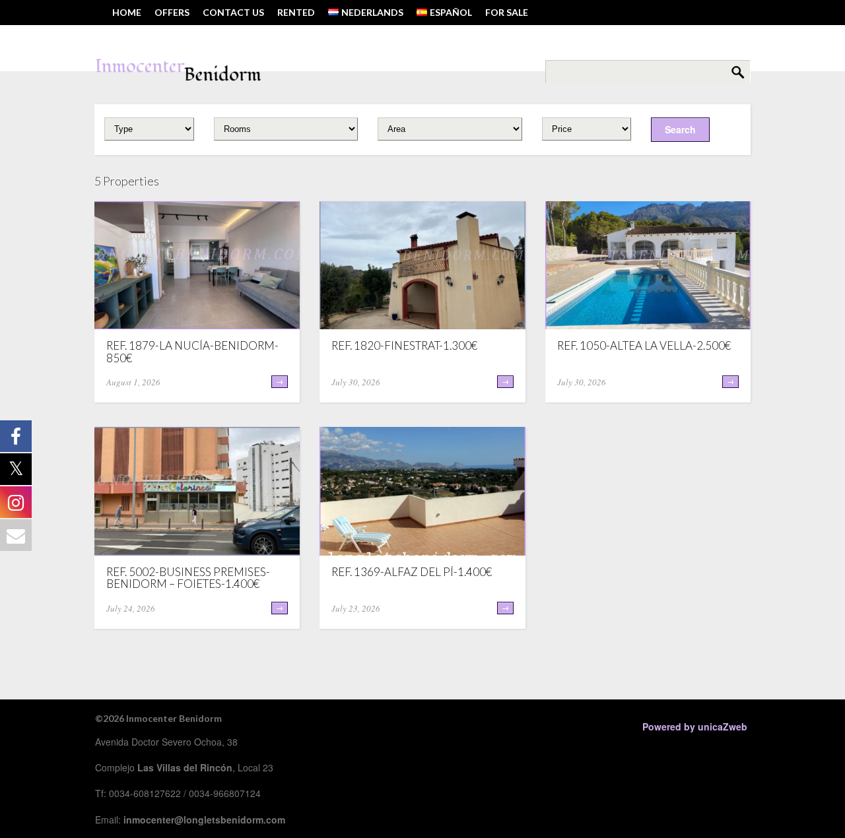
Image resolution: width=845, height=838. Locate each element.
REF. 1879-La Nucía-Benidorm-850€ (192, 351)
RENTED (296, 12)
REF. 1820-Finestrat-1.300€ (404, 345)
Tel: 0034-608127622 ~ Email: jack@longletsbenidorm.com (258, 37)
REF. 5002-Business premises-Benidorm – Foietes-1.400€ (188, 578)
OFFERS (171, 12)
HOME (126, 12)
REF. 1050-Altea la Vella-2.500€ (644, 345)
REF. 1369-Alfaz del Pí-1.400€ (411, 572)
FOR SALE (506, 12)
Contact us (233, 12)
